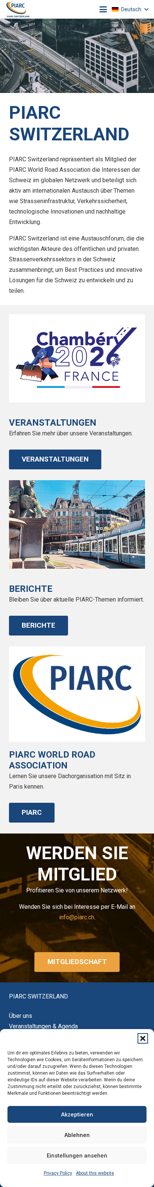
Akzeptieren (77, 1114)
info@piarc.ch (76, 917)
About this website (95, 1173)
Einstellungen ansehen (77, 1155)
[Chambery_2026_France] (77, 358)
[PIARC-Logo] (18, 9)
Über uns (20, 1015)
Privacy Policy (58, 1173)
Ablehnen (77, 1135)
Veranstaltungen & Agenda (43, 1026)
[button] (143, 1038)
